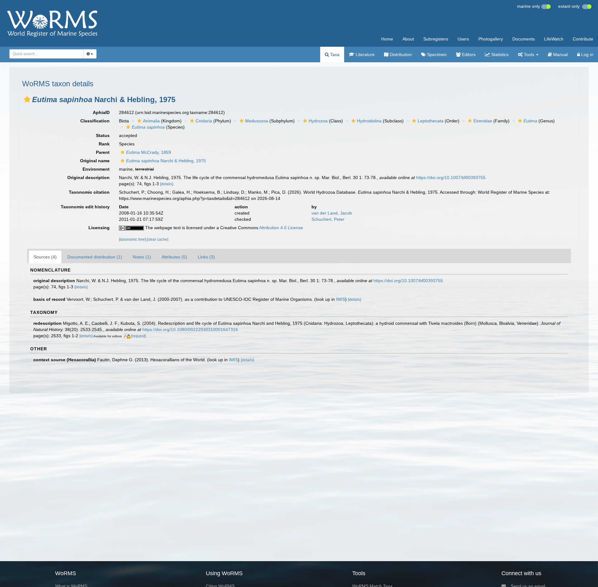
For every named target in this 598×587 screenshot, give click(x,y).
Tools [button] (529, 54)
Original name (95, 160)
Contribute (583, 38)
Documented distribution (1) (94, 256)
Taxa (334, 54)
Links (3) (206, 256)
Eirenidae (482, 120)
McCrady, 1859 (148, 152)
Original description (88, 177)
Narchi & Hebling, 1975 (166, 160)
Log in (586, 54)
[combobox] (46, 54)
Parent (103, 152)
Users (463, 38)
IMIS (340, 299)
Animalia (151, 120)
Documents (523, 38)
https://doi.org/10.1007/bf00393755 (451, 177)
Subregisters (435, 38)
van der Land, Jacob (331, 213)
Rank (104, 143)
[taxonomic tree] (133, 239)
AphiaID (101, 112)
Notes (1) (142, 256)
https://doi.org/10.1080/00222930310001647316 (190, 329)
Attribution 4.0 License (281, 227)
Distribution (400, 54)
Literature (364, 54)
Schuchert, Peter (327, 219)
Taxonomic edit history (85, 206)
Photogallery (490, 38)
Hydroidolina (369, 120)
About (408, 38)
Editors (468, 54)
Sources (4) (45, 256)
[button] (27, 99)
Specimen (436, 54)
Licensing (99, 227)
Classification (95, 120)
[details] (166, 184)
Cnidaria (204, 120)
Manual (560, 54)
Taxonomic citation (89, 192)
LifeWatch (553, 38)
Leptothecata (431, 120)
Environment (96, 169)
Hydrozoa (318, 120)
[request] (138, 336)
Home (387, 38)
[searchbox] (45, 54)
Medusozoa (256, 120)
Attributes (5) (174, 256)
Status (103, 135)
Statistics (499, 54)
